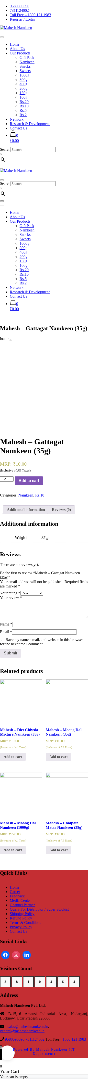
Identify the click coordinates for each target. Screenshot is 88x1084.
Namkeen (27, 62)
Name (6, 624)
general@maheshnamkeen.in (22, 1031)
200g (23, 88)
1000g (24, 75)
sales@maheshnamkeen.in (28, 1026)
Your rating (10, 593)
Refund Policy (21, 918)
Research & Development (30, 124)
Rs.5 (23, 110)
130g (23, 93)
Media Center (20, 900)
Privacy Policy (21, 927)
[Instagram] (16, 955)
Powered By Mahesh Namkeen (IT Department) (44, 1051)
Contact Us (18, 128)
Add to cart (29, 481)
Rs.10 (24, 106)
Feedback (17, 896)
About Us (17, 49)
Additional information (26, 510)
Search (5, 149)
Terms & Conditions (25, 922)
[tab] (26, 509)
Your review (11, 598)
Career (15, 892)
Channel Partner (22, 905)
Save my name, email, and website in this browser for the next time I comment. (41, 642)
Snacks (25, 66)
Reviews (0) (61, 510)
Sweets (25, 71)
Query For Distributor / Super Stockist (39, 909)
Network (16, 119)
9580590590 (19, 6)
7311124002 (19, 10)
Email (6, 632)
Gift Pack (27, 57)
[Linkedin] (26, 955)
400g (23, 84)
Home (14, 44)
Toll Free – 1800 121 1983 (30, 15)
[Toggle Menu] (2, 37)
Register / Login (22, 19)
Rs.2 (23, 115)
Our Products (20, 53)
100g (23, 97)
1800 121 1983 (74, 1039)
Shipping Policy (22, 914)
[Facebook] (5, 955)
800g (23, 79)
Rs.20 (24, 102)
